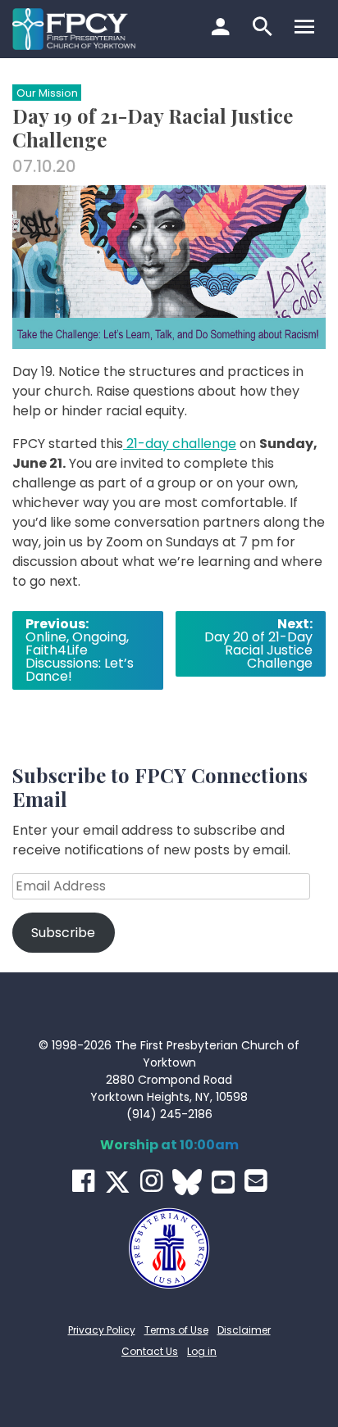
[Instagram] (151, 1180)
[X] (117, 1182)
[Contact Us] (255, 1180)
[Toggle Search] (264, 28)
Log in (202, 1351)
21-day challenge (179, 443)
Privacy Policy (101, 1330)
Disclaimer (244, 1330)
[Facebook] (83, 1180)
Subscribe (63, 932)
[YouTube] (223, 1182)
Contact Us (149, 1351)
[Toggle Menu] (306, 28)
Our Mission (47, 93)
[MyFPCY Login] (222, 28)
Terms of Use (176, 1330)
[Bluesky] (187, 1182)
